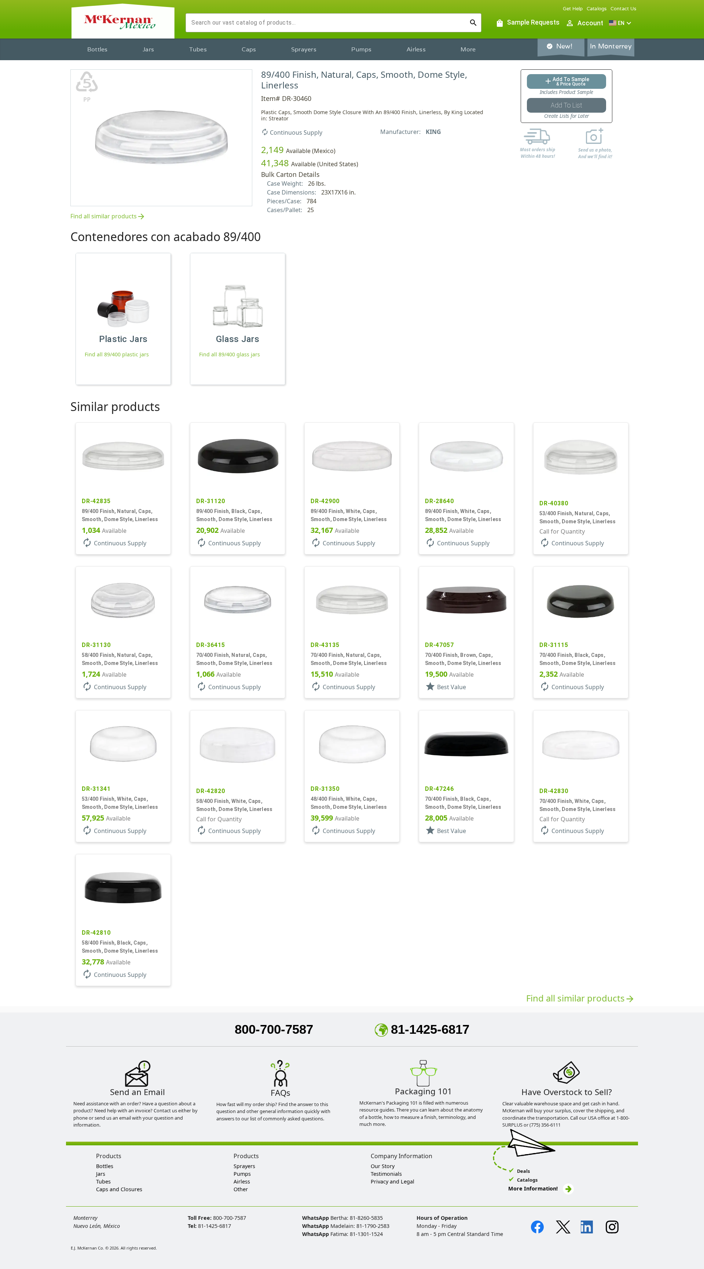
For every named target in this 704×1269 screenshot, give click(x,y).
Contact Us (623, 9)
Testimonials (386, 1173)
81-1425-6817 (430, 1029)
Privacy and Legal (392, 1181)
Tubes (198, 49)
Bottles (97, 49)
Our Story (383, 1166)
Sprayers (303, 49)
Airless (416, 49)
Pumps (361, 49)
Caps (249, 49)
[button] (621, 23)
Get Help (573, 9)
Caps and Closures (119, 1189)
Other (241, 1189)
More (468, 49)
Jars (148, 49)
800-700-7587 (274, 1029)
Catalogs (597, 9)
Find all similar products (108, 216)
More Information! (533, 1188)
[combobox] (327, 22)
